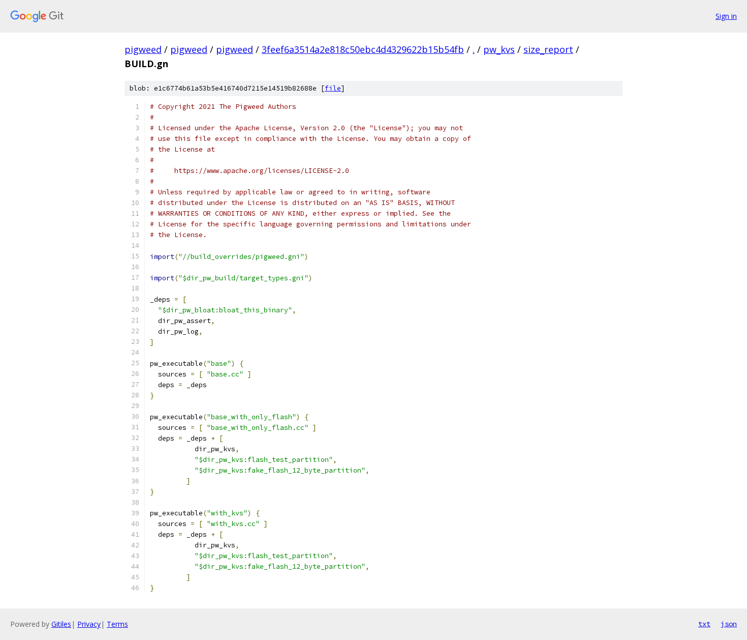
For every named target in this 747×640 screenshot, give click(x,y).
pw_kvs (499, 49)
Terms (117, 624)
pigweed (143, 49)
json (729, 623)
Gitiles (61, 624)
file (333, 88)
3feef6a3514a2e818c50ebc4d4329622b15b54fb (363, 49)
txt (704, 623)
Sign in (726, 16)
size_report (548, 49)
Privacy (89, 624)
